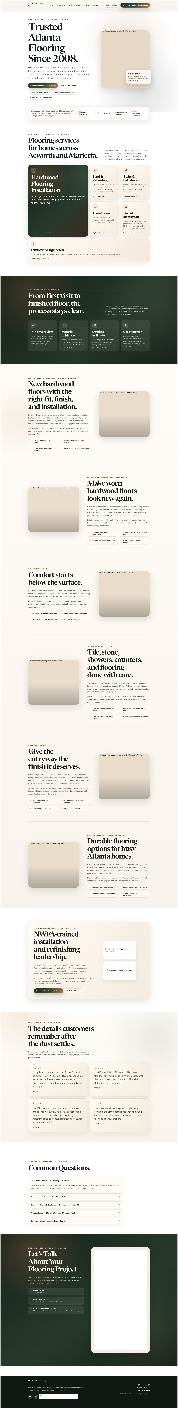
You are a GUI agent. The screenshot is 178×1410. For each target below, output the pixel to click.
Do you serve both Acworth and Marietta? (48, 1197)
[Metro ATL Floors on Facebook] (30, 1397)
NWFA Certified (74, 5)
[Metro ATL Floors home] (37, 5)
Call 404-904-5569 (68, 85)
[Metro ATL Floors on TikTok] (36, 1397)
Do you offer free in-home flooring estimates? (50, 1181)
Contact (96, 5)
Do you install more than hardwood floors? (48, 1221)
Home (53, 5)
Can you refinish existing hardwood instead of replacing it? (55, 1205)
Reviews (86, 5)
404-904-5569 (111, 5)
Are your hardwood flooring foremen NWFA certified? (53, 1213)
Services (62, 5)
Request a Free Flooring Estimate (135, 5)
